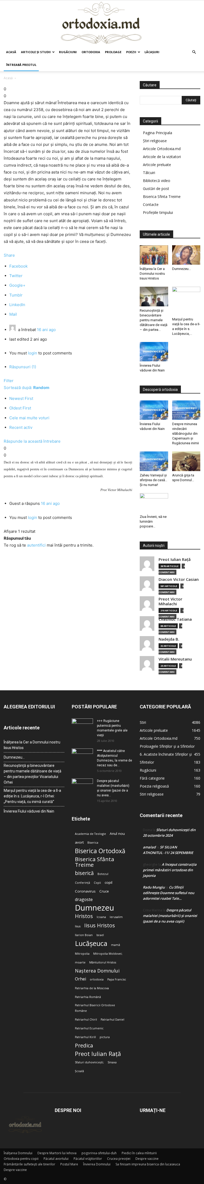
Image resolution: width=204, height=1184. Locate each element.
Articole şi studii (36, 52)
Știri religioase (155, 140)
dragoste (84, 899)
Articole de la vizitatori (162, 156)
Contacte (151, 204)
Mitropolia (82, 953)
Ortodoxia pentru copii (21, 1158)
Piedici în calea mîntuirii (139, 1153)
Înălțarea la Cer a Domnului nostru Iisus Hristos (152, 273)
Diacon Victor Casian (179, 579)
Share (9, 255)
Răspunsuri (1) (22, 366)
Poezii (131, 52)
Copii (97, 883)
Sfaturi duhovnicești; (89, 1062)
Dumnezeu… (181, 269)
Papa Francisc (116, 979)
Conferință (82, 883)
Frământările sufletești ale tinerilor (29, 1164)
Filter (9, 380)
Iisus (77, 926)
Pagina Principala (157, 132)
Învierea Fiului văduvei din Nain (29, 811)
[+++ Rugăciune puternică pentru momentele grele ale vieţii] (82, 725)
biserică (84, 873)
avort (79, 842)
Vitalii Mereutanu (175, 659)
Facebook (18, 266)
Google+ (17, 285)
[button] (194, 52)
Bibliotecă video (156, 180)
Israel (100, 935)
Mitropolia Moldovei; (107, 953)
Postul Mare (69, 1164)
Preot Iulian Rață (98, 1053)
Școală (79, 1071)
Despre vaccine (147, 1158)
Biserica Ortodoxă (100, 851)
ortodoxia (97, 979)
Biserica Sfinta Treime (162, 196)
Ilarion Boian (84, 935)
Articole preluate (157, 164)
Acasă (11, 52)
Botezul (102, 874)
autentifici (36, 545)
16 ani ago (46, 329)
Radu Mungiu (154, 887)
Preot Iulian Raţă (175, 559)
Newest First (21, 398)
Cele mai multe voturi (29, 417)
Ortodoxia (91, 52)
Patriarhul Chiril (86, 1019)
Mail (13, 314)
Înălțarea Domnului (18, 1153)
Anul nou (117, 833)
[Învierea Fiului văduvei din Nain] (154, 351)
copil (108, 882)
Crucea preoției (118, 1158)
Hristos (84, 916)
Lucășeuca (91, 943)
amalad (149, 847)
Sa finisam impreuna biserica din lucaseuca (148, 1164)
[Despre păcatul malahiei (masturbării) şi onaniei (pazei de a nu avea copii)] (82, 786)
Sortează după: (26, 387)
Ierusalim (116, 917)
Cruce (104, 891)
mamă (115, 945)
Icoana (101, 917)
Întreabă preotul (21, 65)
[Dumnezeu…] (186, 255)
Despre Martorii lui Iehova (56, 1153)
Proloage (113, 52)
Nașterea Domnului (97, 971)
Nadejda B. (169, 639)
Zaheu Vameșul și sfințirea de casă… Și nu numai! (153, 480)
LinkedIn (17, 304)
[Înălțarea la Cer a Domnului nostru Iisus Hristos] (154, 255)
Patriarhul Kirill (85, 1037)
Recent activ (20, 427)
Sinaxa (112, 1062)
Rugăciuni (68, 52)
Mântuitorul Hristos (102, 962)
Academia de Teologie (90, 834)
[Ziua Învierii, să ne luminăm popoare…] (154, 503)
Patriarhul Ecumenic (89, 1028)
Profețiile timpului (158, 212)
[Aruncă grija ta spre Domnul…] (186, 461)
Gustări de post (156, 188)
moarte (80, 962)
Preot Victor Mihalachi (170, 601)
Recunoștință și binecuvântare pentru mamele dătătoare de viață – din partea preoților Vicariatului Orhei (32, 773)
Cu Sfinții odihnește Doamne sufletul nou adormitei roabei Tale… (168, 893)
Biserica (92, 842)
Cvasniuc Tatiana (175, 619)
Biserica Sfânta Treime (94, 862)
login (32, 353)
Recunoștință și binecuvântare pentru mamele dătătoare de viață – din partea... (153, 320)
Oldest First (20, 408)
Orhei (80, 979)
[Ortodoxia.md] (102, 23)
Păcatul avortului (56, 1158)
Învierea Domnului (96, 1164)
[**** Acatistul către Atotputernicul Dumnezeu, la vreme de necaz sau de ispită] (82, 756)
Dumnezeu (94, 908)
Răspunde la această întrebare (32, 441)
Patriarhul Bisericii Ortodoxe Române (95, 1008)
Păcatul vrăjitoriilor (88, 1158)
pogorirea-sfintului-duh (99, 1153)
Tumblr (16, 295)
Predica (84, 1045)
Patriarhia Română (88, 997)
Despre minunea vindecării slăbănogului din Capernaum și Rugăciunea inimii (185, 433)
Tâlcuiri (149, 172)
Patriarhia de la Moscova (92, 988)
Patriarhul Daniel (112, 1019)
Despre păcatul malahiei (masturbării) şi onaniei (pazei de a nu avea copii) (170, 916)
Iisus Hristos (99, 925)
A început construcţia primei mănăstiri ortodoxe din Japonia (170, 870)
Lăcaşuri (151, 52)
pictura (105, 1037)
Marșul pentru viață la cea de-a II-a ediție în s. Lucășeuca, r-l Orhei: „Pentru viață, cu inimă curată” (32, 796)
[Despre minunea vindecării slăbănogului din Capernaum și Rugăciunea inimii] (186, 410)
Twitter (16, 275)
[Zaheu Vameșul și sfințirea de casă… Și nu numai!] (154, 461)
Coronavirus (85, 891)
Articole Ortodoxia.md (162, 148)
